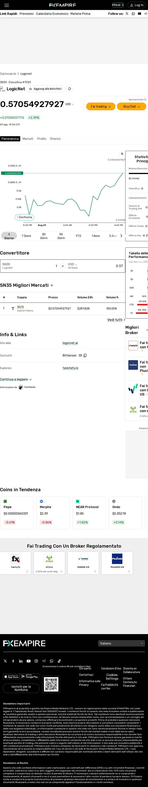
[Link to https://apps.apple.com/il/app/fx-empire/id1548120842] (11, 676)
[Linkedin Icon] (20, 661)
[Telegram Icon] (44, 661)
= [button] (63, 266)
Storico (55, 139)
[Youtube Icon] (28, 661)
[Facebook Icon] (13, 661)
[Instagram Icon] (36, 661)
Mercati (28, 139)
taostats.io (70, 368)
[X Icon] (5, 661)
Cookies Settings (112, 676)
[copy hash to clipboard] (85, 355)
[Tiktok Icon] (59, 661)
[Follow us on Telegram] (145, 13)
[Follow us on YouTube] (139, 13)
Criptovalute (8, 73)
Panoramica (10, 139)
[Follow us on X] (127, 13)
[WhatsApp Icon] (51, 661)
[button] (6, 5)
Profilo (41, 139)
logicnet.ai (70, 343)
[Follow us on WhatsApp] (133, 13)
